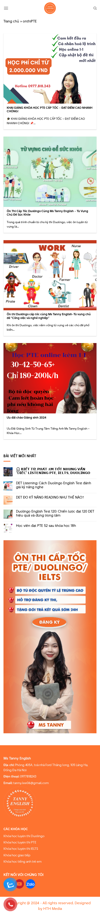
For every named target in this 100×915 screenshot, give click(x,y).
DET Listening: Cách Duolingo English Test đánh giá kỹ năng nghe (53, 485)
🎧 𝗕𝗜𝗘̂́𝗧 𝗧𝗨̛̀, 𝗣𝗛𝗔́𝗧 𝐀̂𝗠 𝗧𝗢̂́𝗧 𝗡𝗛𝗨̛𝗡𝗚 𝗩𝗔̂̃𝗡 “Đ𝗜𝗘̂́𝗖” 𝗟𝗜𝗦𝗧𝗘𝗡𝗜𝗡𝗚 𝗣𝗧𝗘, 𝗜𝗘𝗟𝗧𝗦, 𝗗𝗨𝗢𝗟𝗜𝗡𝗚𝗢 (53, 471)
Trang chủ (11, 21)
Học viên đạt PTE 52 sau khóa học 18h (46, 526)
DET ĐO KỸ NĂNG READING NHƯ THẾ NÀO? (50, 497)
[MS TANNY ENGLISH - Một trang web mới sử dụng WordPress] (50, 8)
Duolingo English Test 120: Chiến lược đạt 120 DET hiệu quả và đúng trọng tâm (55, 513)
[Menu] (5, 8)
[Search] (95, 8)
